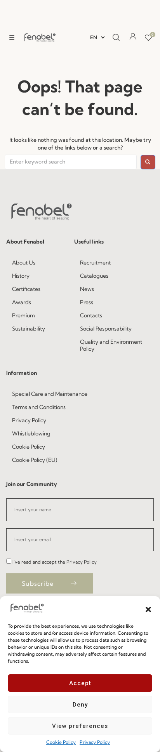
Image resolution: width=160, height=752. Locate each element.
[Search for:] (71, 162)
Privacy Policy (95, 742)
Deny (80, 704)
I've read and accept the (54, 562)
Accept (80, 683)
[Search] (116, 38)
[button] (148, 609)
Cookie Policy (61, 742)
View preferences (80, 725)
